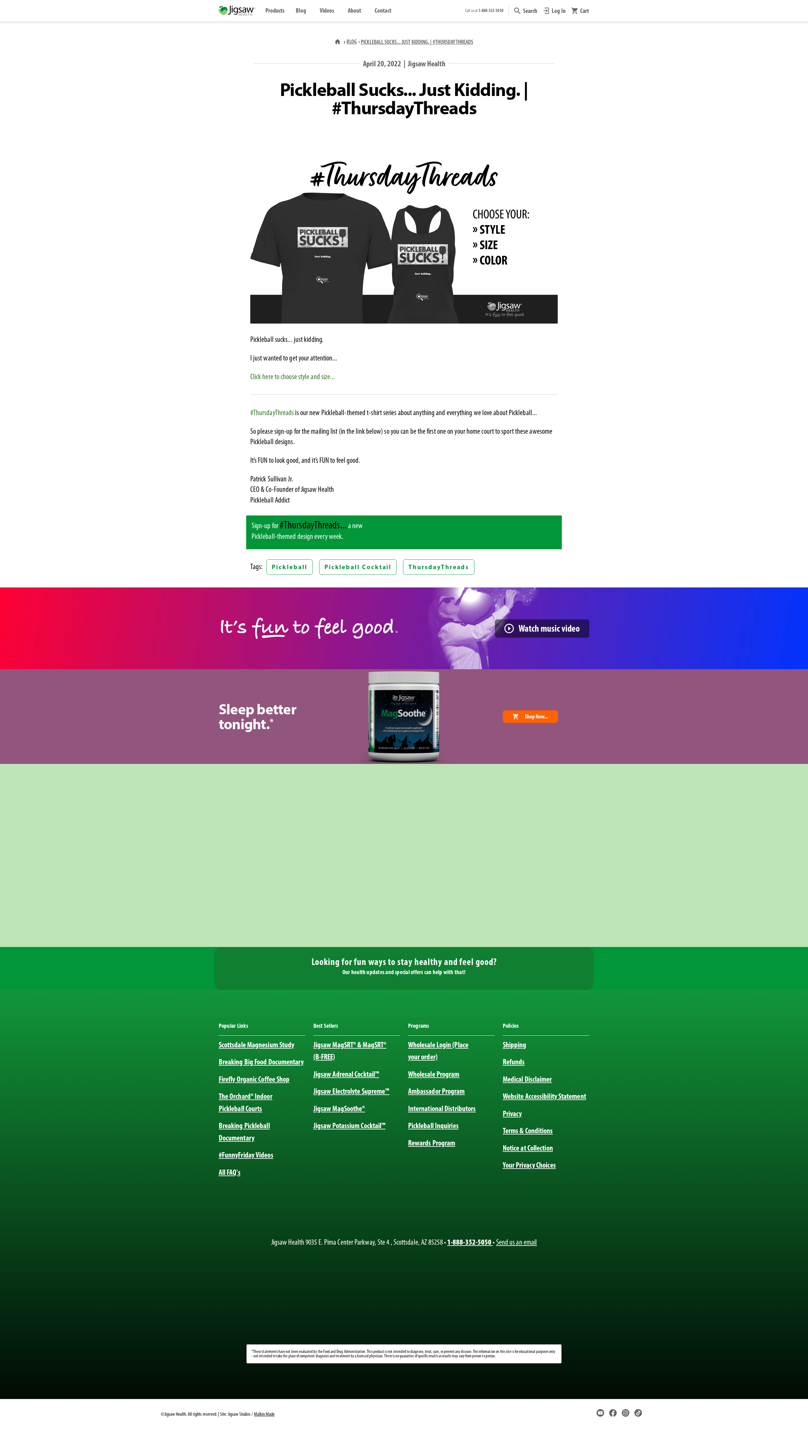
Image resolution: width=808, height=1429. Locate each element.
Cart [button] (584, 10)
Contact (383, 10)
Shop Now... (536, 716)
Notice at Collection (528, 1147)
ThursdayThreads (438, 567)
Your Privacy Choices (529, 1165)
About (354, 10)
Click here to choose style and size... (292, 376)
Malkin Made (264, 1414)
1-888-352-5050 (470, 1242)
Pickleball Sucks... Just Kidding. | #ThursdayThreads (417, 41)
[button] (526, 10)
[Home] (338, 41)
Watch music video (549, 628)
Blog (301, 10)
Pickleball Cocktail (358, 567)
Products (275, 10)
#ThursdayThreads (272, 412)
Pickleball (289, 567)
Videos (327, 10)
